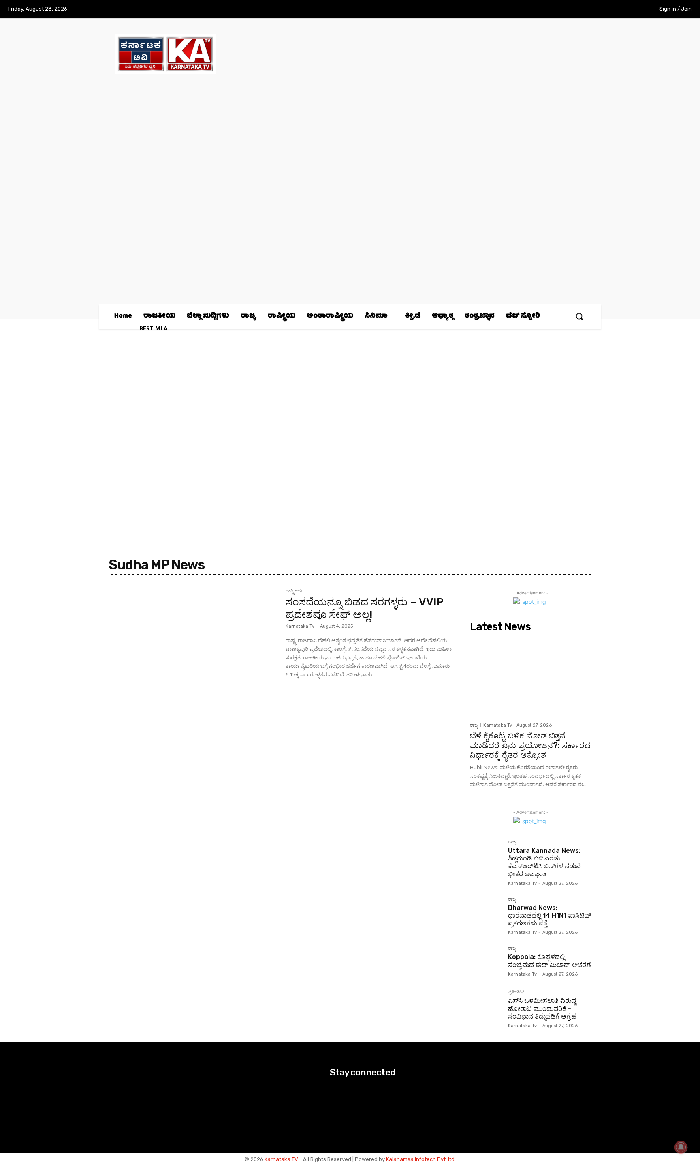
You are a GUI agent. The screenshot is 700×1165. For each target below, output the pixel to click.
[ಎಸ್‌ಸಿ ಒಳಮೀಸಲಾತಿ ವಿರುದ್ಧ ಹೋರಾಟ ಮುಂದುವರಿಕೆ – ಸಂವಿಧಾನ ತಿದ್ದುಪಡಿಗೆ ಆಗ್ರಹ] (486, 1005)
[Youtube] (630, 9)
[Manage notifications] (680, 1147)
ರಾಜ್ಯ (474, 725)
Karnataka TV (281, 1159)
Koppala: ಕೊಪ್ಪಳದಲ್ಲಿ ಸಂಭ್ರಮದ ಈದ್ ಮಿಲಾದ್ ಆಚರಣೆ (549, 960)
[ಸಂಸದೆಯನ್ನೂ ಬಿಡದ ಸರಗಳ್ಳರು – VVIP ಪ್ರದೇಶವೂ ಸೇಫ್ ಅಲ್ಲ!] (193, 645)
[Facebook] (580, 9)
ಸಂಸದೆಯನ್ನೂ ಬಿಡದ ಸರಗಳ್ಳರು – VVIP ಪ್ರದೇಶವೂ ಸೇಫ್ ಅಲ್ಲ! (365, 608)
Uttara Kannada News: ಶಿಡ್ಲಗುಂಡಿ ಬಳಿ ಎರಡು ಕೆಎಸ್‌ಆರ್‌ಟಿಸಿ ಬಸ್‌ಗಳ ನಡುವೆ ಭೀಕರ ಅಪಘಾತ (544, 862)
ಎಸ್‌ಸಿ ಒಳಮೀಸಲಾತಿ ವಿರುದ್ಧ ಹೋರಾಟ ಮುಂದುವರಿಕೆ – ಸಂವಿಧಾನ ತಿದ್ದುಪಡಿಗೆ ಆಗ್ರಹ (542, 1008)
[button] (579, 316)
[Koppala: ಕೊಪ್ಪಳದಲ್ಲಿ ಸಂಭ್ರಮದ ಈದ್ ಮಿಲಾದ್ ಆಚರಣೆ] (486, 962)
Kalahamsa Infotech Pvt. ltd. (421, 1159)
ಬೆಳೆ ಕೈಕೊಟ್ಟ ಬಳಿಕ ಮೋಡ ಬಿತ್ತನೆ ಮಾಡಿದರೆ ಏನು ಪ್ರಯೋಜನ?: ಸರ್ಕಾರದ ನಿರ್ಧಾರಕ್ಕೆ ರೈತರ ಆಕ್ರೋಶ (530, 745)
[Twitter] (614, 9)
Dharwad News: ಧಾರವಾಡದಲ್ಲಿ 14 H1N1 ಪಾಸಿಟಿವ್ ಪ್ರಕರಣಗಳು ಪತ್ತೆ (549, 915)
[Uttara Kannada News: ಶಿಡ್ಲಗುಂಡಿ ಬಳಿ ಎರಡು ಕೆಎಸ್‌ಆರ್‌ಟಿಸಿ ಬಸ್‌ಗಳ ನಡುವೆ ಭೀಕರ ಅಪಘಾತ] (486, 855)
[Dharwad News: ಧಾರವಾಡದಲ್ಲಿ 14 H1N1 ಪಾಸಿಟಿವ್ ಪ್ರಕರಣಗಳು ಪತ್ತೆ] (486, 913)
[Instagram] (597, 9)
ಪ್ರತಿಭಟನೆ (516, 992)
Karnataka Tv (300, 626)
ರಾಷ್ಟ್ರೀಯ (294, 591)
